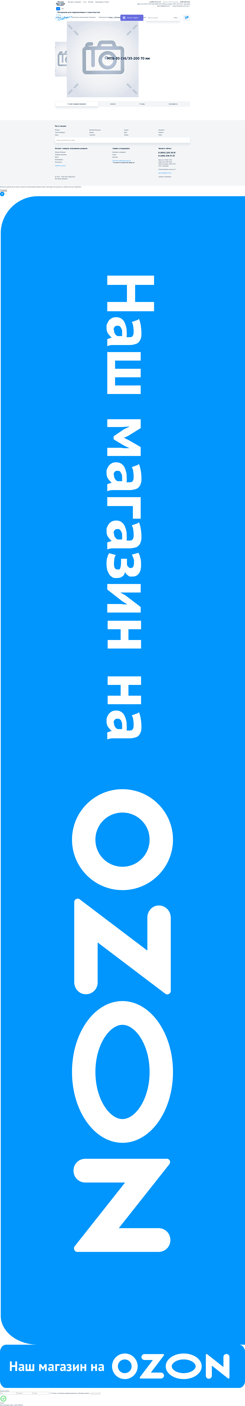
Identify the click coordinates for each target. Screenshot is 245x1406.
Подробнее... (78, 187)
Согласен (3, 190)
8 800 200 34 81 (185, 2)
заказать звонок (95, 1393)
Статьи (114, 154)
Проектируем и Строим (102, 2)
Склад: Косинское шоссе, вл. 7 (181, 6)
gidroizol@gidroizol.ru (163, 6)
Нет (63, 8)
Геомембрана (59, 159)
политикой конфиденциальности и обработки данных (73, 1393)
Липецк (91, 132)
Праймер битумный (60, 154)
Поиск (175, 18)
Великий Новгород (95, 130)
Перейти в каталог (60, 165)
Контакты (90, 2)
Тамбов (126, 135)
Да (58, 8)
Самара (126, 130)
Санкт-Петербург (60, 132)
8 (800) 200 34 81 (166, 153)
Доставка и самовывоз (74, 2)
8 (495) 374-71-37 (155, 2)
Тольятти (160, 132)
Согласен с (70, 1393)
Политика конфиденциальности (121, 160)
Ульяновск (161, 130)
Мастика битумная (60, 152)
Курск (56, 135)
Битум (56, 157)
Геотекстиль (58, 162)
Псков (160, 135)
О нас (84, 2)
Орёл (125, 132)
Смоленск (92, 135)
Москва (57, 130)
